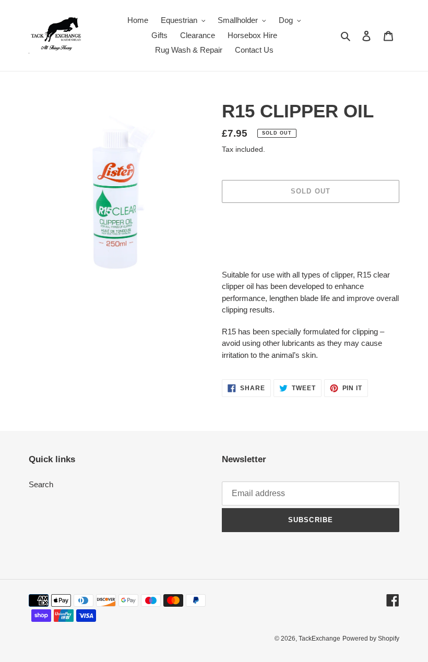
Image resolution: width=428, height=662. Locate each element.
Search (41, 484)
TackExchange (319, 638)
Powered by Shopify (370, 638)
